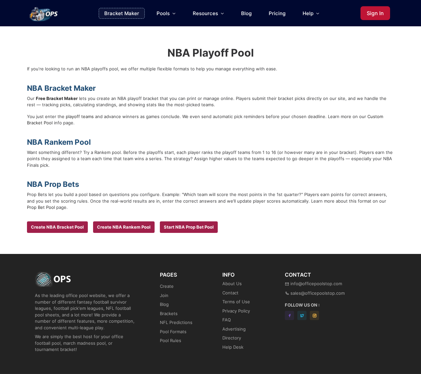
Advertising (234, 329)
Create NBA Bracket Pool (57, 227)
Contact (230, 292)
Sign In (375, 13)
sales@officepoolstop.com (317, 293)
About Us (232, 283)
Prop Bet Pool (41, 207)
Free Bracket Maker (57, 98)
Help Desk (232, 347)
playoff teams (80, 116)
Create (167, 286)
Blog (246, 13)
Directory (231, 337)
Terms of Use (236, 301)
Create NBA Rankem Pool (124, 227)
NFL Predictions (176, 322)
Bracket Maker (121, 13)
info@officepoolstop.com (316, 283)
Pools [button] (164, 13)
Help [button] (309, 13)
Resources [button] (206, 13)
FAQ (226, 319)
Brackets (169, 313)
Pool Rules (170, 340)
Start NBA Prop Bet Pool (189, 227)
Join (164, 295)
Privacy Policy (236, 310)
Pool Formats (173, 331)
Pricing (277, 13)
